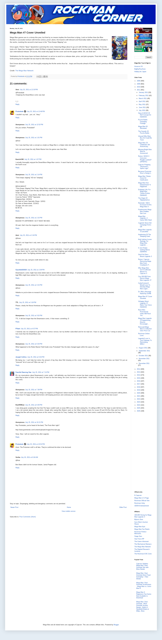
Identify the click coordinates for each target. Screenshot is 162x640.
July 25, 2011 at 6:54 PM (35, 357)
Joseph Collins (21, 357)
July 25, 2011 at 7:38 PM (33, 390)
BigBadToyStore (140, 69)
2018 (139, 387)
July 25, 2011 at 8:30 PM (33, 405)
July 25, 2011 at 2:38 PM (35, 270)
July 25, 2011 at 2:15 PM (33, 218)
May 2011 (142, 104)
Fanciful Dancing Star (23, 372)
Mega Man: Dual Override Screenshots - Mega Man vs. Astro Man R (143, 585)
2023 (139, 402)
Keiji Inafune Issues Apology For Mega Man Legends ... (145, 242)
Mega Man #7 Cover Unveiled (145, 297)
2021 (139, 396)
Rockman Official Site (141, 500)
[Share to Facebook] (44, 76)
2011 (139, 90)
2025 (139, 408)
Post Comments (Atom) (27, 517)
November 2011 (144, 358)
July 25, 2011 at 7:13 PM (40, 372)
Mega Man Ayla (139, 526)
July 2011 (142, 110)
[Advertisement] (143, 451)
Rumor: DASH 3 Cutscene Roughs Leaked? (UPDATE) (144, 159)
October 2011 (143, 355)
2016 (139, 381)
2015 (139, 378)
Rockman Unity (139, 503)
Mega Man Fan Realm (142, 529)
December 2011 (144, 363)
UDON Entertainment (141, 506)
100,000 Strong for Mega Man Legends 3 (142, 516)
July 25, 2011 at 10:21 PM (34, 422)
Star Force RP (139, 539)
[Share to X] (42, 76)
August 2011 (143, 348)
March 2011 (143, 98)
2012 (139, 369)
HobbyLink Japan (140, 71)
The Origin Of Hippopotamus (144, 199)
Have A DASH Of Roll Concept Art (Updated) (144, 115)
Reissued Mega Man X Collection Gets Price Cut (145, 329)
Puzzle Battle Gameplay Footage (142, 121)
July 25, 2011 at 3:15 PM (33, 285)
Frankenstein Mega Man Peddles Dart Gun (144, 211)
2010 (139, 87)
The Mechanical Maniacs (143, 544)
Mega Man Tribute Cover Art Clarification (144, 178)
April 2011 (142, 101)
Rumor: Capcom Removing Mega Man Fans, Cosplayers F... (144, 262)
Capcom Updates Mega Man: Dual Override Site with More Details (142, 566)
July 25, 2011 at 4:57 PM (29, 329)
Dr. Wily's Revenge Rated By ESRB (144, 292)
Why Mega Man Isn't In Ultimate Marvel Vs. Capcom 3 (144, 270)
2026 (139, 411)
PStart (18, 329)
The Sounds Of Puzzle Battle (143, 132)
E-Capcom (138, 495)
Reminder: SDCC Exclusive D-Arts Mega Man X (145, 205)
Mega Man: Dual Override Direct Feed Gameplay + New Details (143, 576)
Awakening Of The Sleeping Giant (144, 235)
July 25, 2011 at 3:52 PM (33, 315)
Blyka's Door (138, 519)
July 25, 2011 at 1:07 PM (32, 159)
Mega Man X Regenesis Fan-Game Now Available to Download (143, 595)
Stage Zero (138, 536)
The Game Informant (141, 541)
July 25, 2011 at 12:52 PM (34, 124)
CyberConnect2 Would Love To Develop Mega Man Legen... (144, 286)
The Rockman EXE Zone (143, 554)
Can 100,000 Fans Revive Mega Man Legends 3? (144, 278)
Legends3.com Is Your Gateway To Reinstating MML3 (145, 341)
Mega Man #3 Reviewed (143, 127)
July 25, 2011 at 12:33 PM (29, 89)
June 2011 (142, 107)
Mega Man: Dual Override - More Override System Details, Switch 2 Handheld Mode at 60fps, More (142, 606)
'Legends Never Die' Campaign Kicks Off (145, 224)
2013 (139, 372)
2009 (139, 84)
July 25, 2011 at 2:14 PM (33, 174)
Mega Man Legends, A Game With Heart (145, 218)
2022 (139, 399)
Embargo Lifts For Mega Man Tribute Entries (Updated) (144, 192)
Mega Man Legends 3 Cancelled (145, 230)
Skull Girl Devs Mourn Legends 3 (145, 255)
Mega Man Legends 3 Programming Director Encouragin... (145, 321)
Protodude (19, 111)
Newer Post (14, 507)
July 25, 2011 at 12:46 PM (36, 111)
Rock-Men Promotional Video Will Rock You (144, 312)
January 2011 (143, 92)
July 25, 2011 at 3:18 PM (27, 302)
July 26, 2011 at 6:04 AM (29, 457)
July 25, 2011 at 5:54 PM (33, 344)
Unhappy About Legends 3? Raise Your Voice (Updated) (145, 304)
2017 (139, 384)
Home (69, 507)
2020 (139, 393)
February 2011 (144, 95)
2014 (139, 375)
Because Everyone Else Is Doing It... (145, 172)
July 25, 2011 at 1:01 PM (33, 137)
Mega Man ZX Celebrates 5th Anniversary (144, 144)
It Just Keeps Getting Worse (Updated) (144, 249)
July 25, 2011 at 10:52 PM (36, 444)
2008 (139, 81)
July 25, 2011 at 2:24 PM (28, 235)
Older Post (123, 507)
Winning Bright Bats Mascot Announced (145, 151)
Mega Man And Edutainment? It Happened (144, 184)
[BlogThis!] (40, 76)
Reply (17, 104)
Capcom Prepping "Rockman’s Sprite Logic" (144, 166)
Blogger (116, 625)
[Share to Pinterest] (47, 76)
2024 (139, 405)
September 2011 (144, 351)
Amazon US (138, 66)
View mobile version (68, 511)
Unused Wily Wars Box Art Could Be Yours (145, 138)
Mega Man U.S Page (141, 498)
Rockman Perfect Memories (140, 533)
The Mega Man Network (24, 71)
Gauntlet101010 (21, 270)
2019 (139, 390)
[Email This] (38, 76)
